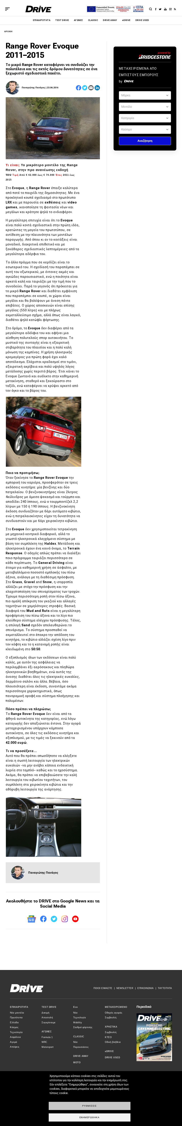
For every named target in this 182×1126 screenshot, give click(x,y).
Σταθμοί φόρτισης (82, 1027)
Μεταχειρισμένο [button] (116, 1007)
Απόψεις (14, 1046)
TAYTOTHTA (165, 988)
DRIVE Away (110, 20)
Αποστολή (47, 1017)
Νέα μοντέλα (17, 1012)
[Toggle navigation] (7, 9)
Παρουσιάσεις (81, 1047)
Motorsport (47, 1047)
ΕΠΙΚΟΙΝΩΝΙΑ (145, 988)
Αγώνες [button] (47, 1031)
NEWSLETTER (124, 988)
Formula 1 (47, 1037)
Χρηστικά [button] (111, 1026)
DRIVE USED (142, 20)
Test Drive (62, 20)
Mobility (77, 1022)
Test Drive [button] (49, 1007)
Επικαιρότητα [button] (19, 1007)
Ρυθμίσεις (89, 1105)
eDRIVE (126, 20)
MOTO (77, 1062)
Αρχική (8, 31)
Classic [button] (78, 1036)
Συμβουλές (111, 1017)
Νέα (75, 1012)
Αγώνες (78, 20)
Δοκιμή (45, 1012)
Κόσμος (14, 1027)
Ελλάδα (14, 1022)
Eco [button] (75, 1007)
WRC (44, 1042)
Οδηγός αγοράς (113, 1012)
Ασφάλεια (15, 1037)
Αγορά (13, 1042)
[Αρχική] (38, 9)
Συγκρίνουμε (49, 1022)
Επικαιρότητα (41, 20)
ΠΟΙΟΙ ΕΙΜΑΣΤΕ (102, 988)
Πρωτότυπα (16, 1017)
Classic (93, 20)
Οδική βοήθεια (113, 1042)
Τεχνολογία (16, 1032)
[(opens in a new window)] (156, 9)
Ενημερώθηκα (89, 1117)
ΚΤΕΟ (108, 1037)
